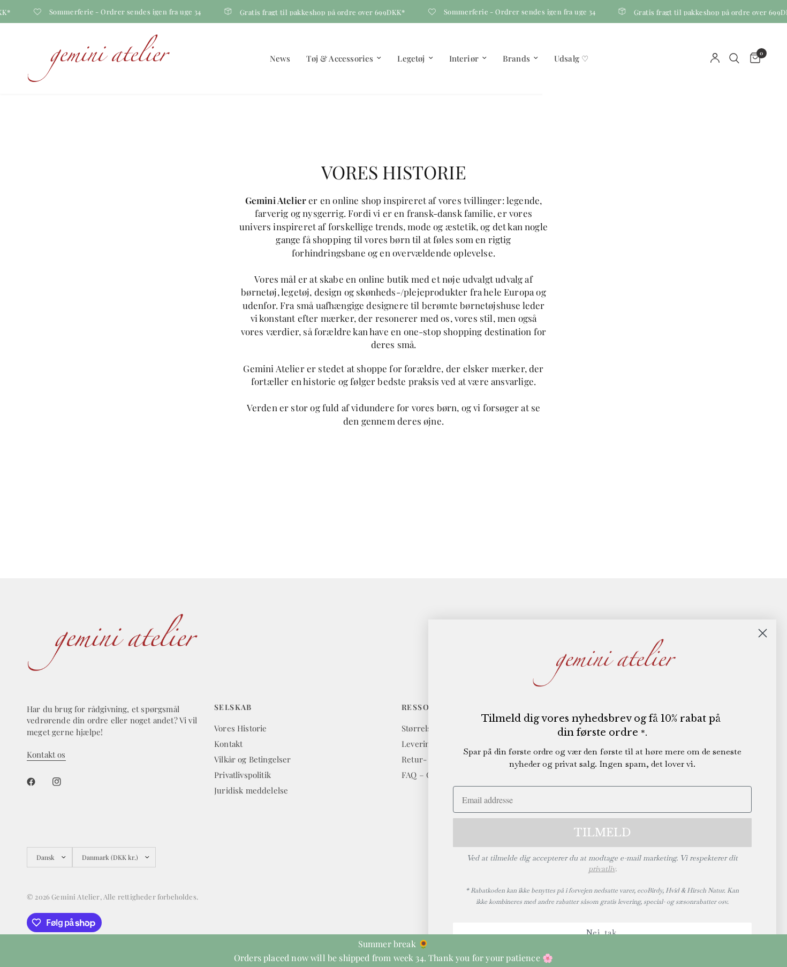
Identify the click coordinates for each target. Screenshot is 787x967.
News (280, 58)
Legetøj (411, 58)
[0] (752, 58)
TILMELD (602, 832)
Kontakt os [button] (46, 754)
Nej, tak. (602, 932)
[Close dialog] (762, 633)
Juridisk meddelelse (251, 790)
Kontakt (228, 743)
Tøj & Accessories (339, 58)
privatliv (601, 868)
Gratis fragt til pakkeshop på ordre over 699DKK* (317, 11)
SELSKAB (233, 707)
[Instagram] (64, 782)
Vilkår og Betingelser (252, 759)
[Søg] (734, 58)
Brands (516, 58)
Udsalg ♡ (571, 58)
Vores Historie (240, 728)
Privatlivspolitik (242, 774)
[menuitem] (280, 58)
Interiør (464, 58)
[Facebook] (38, 782)
